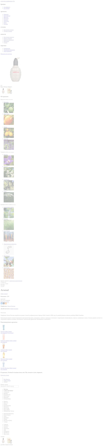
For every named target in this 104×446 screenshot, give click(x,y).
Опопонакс (7, 267)
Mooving (3, 359)
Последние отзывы (9, 30)
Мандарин (6, 114)
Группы (6, 24)
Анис (5, 191)
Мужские (6, 18)
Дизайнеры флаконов (9, 50)
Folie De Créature (5, 340)
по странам (6, 8)
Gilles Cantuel (4, 293)
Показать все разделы (6, 54)
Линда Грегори (11, 306)
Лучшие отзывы (8, 31)
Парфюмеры (7, 48)
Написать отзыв (5, 301)
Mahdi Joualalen (14, 308)
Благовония (7, 231)
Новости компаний (9, 40)
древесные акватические (15, 281)
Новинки (6, 14)
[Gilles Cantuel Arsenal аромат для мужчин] (3, 93)
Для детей (6, 21)
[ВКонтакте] (1, 303)
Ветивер (6, 219)
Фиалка (6, 154)
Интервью (6, 41)
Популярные (7, 15)
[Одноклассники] (6, 303)
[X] (4, 303)
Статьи (5, 42)
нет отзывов (4, 333)
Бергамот (6, 102)
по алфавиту (7, 7)
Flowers (3, 331)
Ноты (5, 22)
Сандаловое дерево (9, 207)
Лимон (5, 127)
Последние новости (9, 37)
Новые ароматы (8, 38)
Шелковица (7, 256)
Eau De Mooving (5, 368)
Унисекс (6, 20)
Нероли (6, 166)
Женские (6, 17)
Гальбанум (6, 179)
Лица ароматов (7, 51)
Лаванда (6, 139)
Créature (3, 349)
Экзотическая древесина (10, 244)
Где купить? (10, 333)
